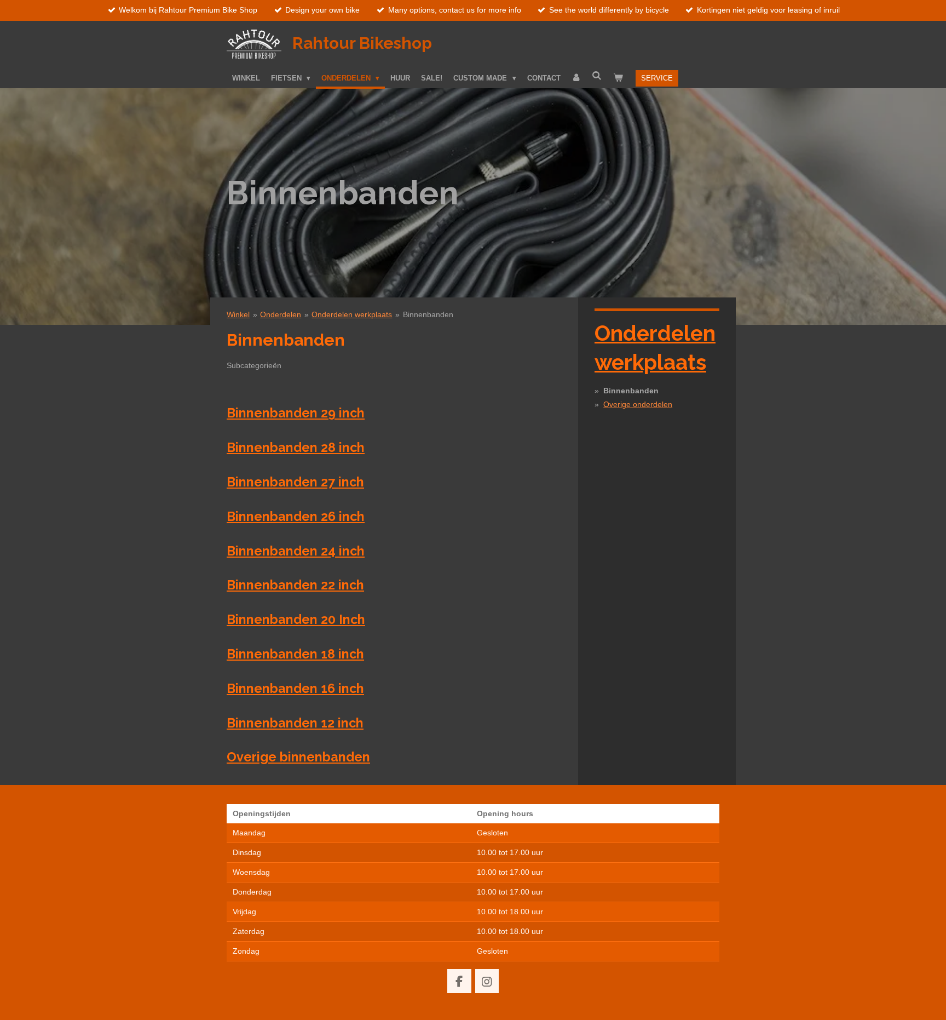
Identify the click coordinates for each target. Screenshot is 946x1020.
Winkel (238, 314)
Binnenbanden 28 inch (296, 447)
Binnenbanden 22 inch (295, 584)
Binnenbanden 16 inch (295, 688)
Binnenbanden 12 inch (295, 722)
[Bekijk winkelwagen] (618, 77)
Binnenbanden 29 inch (296, 412)
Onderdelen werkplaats (352, 314)
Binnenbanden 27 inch (295, 481)
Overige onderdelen (637, 404)
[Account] (576, 77)
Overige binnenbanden (298, 756)
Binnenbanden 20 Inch (296, 619)
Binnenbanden (428, 314)
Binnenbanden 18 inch (295, 653)
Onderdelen (280, 314)
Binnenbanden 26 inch (296, 516)
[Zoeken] (597, 75)
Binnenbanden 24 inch (296, 550)
